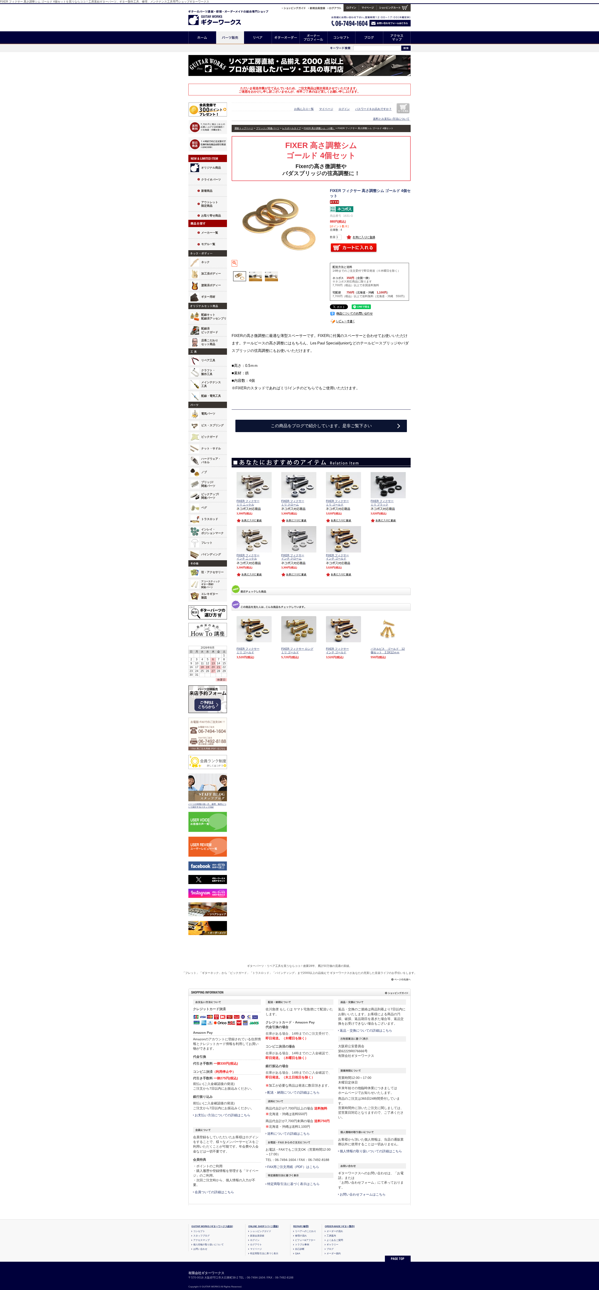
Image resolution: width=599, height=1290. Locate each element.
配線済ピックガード (209, 330)
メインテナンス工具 (211, 384)
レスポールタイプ (291, 128)
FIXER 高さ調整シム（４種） (319, 128)
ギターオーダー (286, 37)
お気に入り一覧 (304, 109)
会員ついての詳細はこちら (214, 1192)
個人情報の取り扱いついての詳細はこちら (371, 1151)
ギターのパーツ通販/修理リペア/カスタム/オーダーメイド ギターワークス (219, 16)
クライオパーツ (211, 179)
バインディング (211, 554)
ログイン (344, 109)
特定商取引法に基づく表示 (264, 1253)
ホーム (202, 37)
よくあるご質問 (335, 1240)
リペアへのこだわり (305, 1231)
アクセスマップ (397, 37)
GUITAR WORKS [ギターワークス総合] (212, 1226)
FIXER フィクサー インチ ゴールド (337, 650)
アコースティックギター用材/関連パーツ (210, 584)
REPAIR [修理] (301, 1226)
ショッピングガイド (260, 1231)
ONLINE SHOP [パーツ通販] (263, 1226)
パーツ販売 (230, 37)
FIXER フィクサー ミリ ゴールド (248, 650)
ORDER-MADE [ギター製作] (339, 1226)
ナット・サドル (211, 448)
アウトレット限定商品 (209, 204)
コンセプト (341, 37)
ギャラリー (332, 1244)
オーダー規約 (334, 1253)
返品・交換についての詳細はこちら (366, 1030)
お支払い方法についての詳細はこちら (222, 1115)
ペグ (204, 507)
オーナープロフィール (314, 37)
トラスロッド (209, 519)
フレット (206, 542)
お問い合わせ (200, 1249)
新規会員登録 (257, 1235)
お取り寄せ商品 (211, 215)
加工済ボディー (211, 273)
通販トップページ (243, 128)
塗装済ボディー (211, 285)
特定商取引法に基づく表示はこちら (293, 1184)
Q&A (297, 1253)
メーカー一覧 (209, 232)
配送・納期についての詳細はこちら (293, 1092)
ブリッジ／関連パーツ (267, 128)
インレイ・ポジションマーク (212, 531)
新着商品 (206, 190)
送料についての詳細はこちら (288, 1133)
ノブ (204, 472)
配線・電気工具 (211, 395)
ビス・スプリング (212, 425)
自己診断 (299, 1249)
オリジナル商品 (211, 167)
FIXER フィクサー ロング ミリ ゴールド (297, 650)
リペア (258, 37)
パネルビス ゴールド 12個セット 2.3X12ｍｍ (388, 650)
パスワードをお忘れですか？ (373, 109)
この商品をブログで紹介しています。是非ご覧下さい (321, 425)
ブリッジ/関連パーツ (208, 484)
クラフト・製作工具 (208, 372)
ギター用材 (208, 296)
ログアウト (256, 1244)
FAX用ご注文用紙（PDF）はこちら (293, 1167)
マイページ (326, 109)
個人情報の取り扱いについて (208, 1244)
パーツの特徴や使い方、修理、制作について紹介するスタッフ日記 (207, 805)
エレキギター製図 (209, 595)
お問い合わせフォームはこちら (363, 1194)
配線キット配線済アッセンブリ (213, 316)
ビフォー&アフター (305, 1240)
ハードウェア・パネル (211, 460)
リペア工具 (208, 360)
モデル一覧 (208, 244)
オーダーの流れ (335, 1231)
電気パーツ (208, 413)
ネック (205, 262)
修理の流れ (301, 1235)
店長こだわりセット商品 (209, 342)
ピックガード (209, 436)
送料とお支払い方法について (391, 118)
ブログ (369, 37)
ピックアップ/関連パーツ (210, 496)
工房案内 (331, 1235)
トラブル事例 (302, 1244)
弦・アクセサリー (212, 572)
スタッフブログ (201, 1235)
